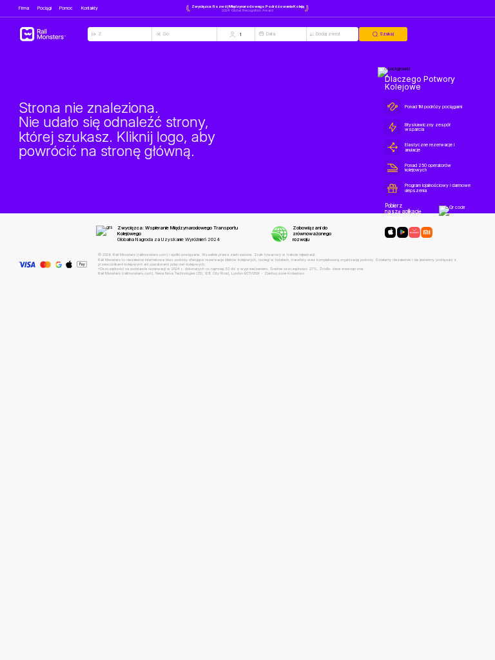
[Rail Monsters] (53, 34)
